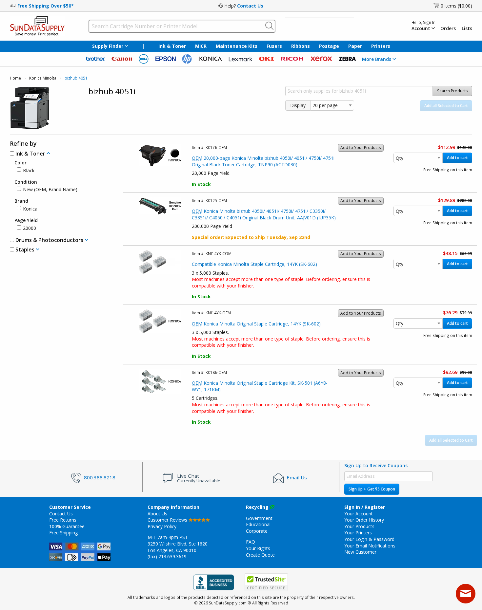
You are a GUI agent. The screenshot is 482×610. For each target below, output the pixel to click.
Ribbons (300, 46)
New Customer (360, 552)
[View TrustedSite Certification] (266, 582)
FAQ (250, 542)
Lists (467, 28)
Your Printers (358, 532)
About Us (157, 513)
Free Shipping (63, 532)
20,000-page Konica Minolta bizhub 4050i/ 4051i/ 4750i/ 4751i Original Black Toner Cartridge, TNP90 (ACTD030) (263, 161)
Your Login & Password (369, 539)
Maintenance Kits (236, 46)
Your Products (359, 526)
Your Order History (364, 520)
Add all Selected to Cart (446, 105)
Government (259, 518)
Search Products (452, 91)
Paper (355, 46)
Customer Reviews (168, 520)
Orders (448, 28)
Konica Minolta (42, 78)
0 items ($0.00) (456, 6)
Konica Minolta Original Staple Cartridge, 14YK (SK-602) (256, 324)
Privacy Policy (162, 526)
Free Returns (62, 520)
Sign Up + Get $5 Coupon (372, 489)
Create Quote (260, 555)
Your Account (358, 513)
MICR (201, 46)
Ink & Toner (172, 46)
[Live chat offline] (465, 593)
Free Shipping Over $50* (45, 6)
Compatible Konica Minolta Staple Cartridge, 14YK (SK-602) (254, 264)
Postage (329, 46)
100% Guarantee (67, 526)
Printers (380, 46)
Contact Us (250, 6)
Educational (258, 524)
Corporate (257, 531)
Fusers (274, 46)
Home (15, 78)
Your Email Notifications (369, 546)
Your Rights (258, 548)
